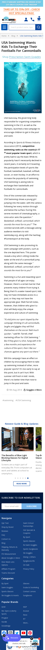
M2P (25, 607)
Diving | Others (29, 557)
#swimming (8, 400)
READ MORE (21, 483)
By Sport (26, 537)
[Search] (38, 27)
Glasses (26, 583)
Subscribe (31, 506)
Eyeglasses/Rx (29, 561)
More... (26, 623)
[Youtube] (23, 632)
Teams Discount (8, 573)
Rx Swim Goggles (30, 545)
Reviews (5, 531)
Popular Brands (10, 601)
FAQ (3, 535)
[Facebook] (4, 632)
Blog (3, 543)
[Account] (26, 19)
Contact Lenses (29, 591)
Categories (8, 578)
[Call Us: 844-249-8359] (32, 19)
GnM (3, 607)
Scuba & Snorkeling (31, 587)
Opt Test (5, 523)
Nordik (4, 622)
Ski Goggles (27, 553)
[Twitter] (17, 632)
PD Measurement (9, 554)
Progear (5, 618)
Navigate (7, 518)
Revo (25, 615)
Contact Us (6, 539)
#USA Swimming (23, 400)
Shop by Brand (7, 527)
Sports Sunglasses (30, 549)
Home (4, 36)
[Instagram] (10, 632)
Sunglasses (27, 595)
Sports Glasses (29, 541)
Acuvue (26, 611)
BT (24, 619)
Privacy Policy (28, 569)
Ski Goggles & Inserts (10, 595)
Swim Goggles (7, 587)
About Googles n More (11, 558)
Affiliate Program (8, 569)
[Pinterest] (30, 632)
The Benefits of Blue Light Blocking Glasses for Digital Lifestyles (15, 458)
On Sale (26, 565)
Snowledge (6, 626)
